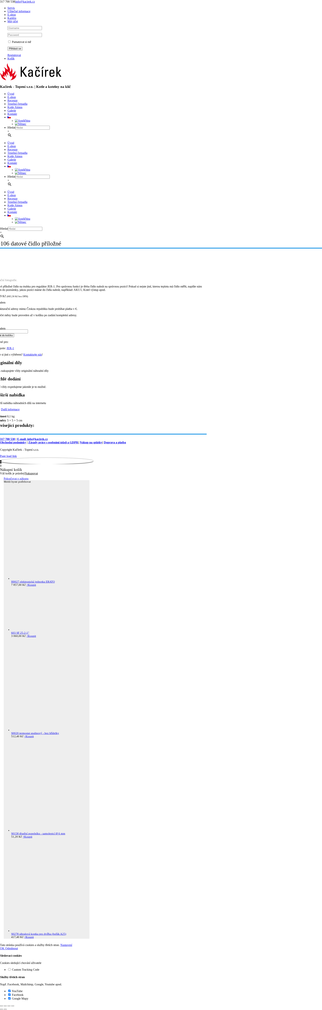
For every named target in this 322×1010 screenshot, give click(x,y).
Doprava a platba (115, 442)
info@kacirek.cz (25, 1)
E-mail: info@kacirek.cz (32, 439)
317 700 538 (7, 439)
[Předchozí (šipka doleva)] (1, 1009)
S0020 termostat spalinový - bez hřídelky (35, 733)
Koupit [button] (31, 584)
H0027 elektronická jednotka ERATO (33, 581)
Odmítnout (11, 948)
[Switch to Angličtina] (22, 120)
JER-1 (10, 348)
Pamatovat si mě (21, 41)
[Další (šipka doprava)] (5, 1009)
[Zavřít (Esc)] (12, 1005)
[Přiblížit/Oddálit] (1, 1005)
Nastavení (66, 945)
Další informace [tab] (10, 409)
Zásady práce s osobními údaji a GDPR (53, 442)
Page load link (8, 456)
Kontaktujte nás (32, 354)
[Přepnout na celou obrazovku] (5, 1005)
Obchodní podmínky (13, 442)
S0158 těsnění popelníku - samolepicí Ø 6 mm (38, 833)
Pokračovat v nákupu (16, 478)
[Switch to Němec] (20, 124)
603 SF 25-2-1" (20, 632)
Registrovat (14, 55)
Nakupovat (31, 473)
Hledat (11, 127)
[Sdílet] (8, 1005)
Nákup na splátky (91, 442)
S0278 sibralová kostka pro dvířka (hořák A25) (38, 933)
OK (2, 948)
